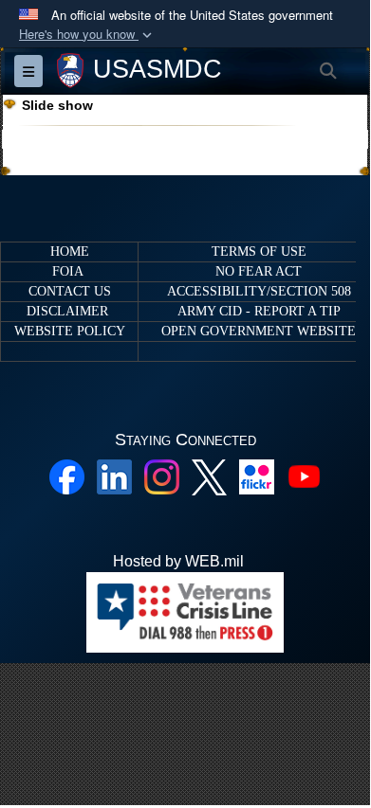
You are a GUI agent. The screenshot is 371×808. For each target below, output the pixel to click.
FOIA (67, 271)
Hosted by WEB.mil (178, 561)
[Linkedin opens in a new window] (114, 475)
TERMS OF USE (259, 251)
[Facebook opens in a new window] (66, 475)
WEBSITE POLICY (69, 331)
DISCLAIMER (67, 311)
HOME (69, 251)
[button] (87, 35)
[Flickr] (256, 475)
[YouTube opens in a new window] (304, 475)
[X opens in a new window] (209, 476)
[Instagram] (161, 475)
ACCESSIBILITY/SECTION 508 (259, 291)
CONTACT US (69, 291)
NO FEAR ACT (258, 271)
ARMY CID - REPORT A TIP (259, 311)
